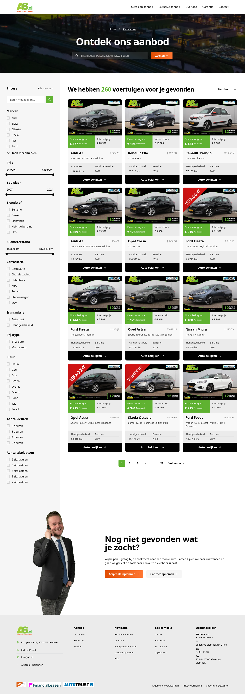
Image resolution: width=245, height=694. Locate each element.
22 (161, 463)
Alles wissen (45, 88)
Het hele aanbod (123, 634)
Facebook (160, 640)
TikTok (158, 634)
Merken (78, 646)
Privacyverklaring (192, 685)
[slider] (7, 174)
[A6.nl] (24, 7)
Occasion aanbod (142, 7)
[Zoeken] (49, 99)
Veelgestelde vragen (125, 646)
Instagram (161, 646)
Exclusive (79, 640)
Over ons (191, 7)
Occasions (129, 29)
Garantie (207, 7)
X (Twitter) (160, 652)
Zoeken (160, 55)
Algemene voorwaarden (165, 685)
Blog (117, 658)
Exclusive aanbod (169, 7)
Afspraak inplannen (122, 574)
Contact (223, 7)
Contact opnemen (162, 574)
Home (112, 29)
